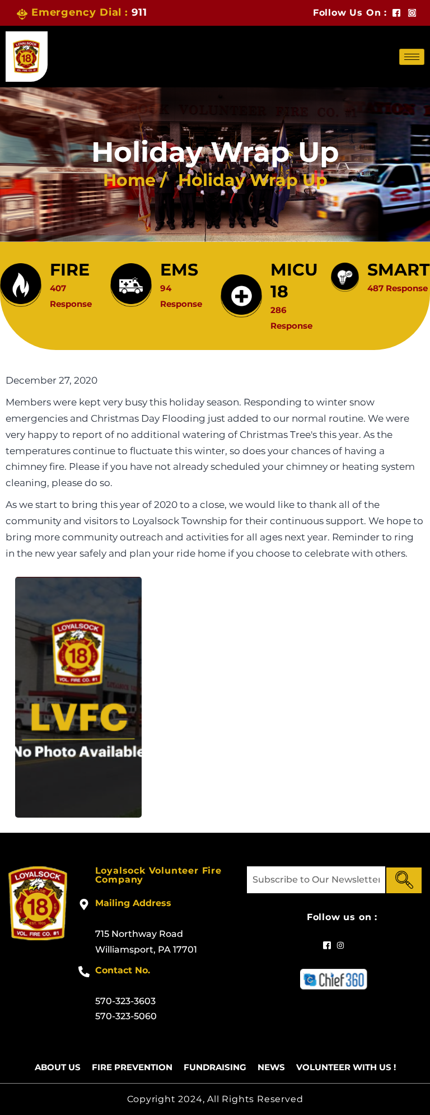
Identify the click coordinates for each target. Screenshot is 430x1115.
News (271, 1067)
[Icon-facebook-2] (396, 13)
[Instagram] (412, 13)
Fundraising (215, 1067)
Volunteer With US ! (346, 1067)
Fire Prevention (132, 1067)
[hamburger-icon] (411, 57)
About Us (58, 1067)
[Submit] (404, 880)
